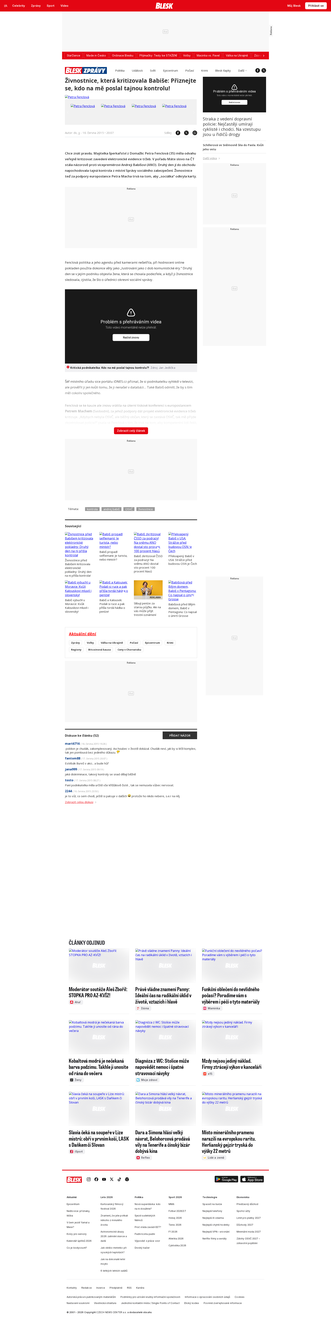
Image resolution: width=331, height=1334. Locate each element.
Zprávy (75, 642)
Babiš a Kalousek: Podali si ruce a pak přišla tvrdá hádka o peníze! (112, 605)
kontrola (92, 509)
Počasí (189, 70)
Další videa (210, 158)
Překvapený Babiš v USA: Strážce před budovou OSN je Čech (182, 560)
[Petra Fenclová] (77, 97)
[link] (88, 1180)
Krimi (204, 70)
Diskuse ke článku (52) (82, 735)
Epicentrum (170, 70)
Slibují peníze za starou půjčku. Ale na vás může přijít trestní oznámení (147, 609)
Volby (90, 642)
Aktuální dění (82, 633)
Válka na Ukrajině (112, 642)
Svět (153, 70)
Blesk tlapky (223, 70)
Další (241, 70)
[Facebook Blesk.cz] (257, 70)
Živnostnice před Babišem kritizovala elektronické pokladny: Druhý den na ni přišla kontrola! (78, 567)
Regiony (76, 649)
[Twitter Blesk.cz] (263, 70)
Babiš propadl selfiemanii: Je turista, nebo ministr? (113, 555)
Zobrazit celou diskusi (79, 802)
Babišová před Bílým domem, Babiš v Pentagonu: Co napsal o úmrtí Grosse (182, 610)
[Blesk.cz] (164, 6)
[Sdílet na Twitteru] (184, 133)
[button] (226, 1179)
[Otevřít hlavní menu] (5, 5)
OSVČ (129, 509)
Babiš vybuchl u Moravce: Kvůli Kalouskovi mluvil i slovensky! (76, 605)
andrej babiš (111, 509)
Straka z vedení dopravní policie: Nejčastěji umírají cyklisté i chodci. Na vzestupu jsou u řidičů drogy (232, 126)
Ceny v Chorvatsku (129, 649)
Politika (120, 70)
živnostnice (145, 509)
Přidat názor (179, 735)
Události (137, 70)
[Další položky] (264, 55)
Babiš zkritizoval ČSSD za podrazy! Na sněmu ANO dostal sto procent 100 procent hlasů (148, 563)
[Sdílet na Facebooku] (176, 133)
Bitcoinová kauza (99, 649)
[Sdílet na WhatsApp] (193, 133)
